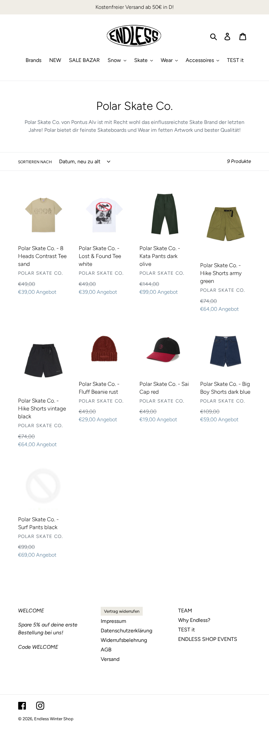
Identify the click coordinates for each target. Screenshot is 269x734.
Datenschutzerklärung (126, 630)
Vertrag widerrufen (121, 611)
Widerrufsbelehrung (124, 640)
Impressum (113, 621)
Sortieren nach (35, 162)
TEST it (186, 629)
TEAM (185, 610)
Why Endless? (194, 620)
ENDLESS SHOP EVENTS (207, 639)
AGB (106, 649)
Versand (110, 659)
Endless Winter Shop (53, 718)
